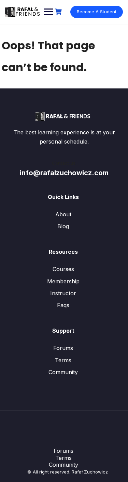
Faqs (63, 305)
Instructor (63, 293)
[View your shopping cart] (59, 12)
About (63, 214)
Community (63, 372)
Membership (63, 281)
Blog (63, 226)
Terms (63, 360)
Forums (63, 348)
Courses (63, 269)
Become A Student (96, 11)
